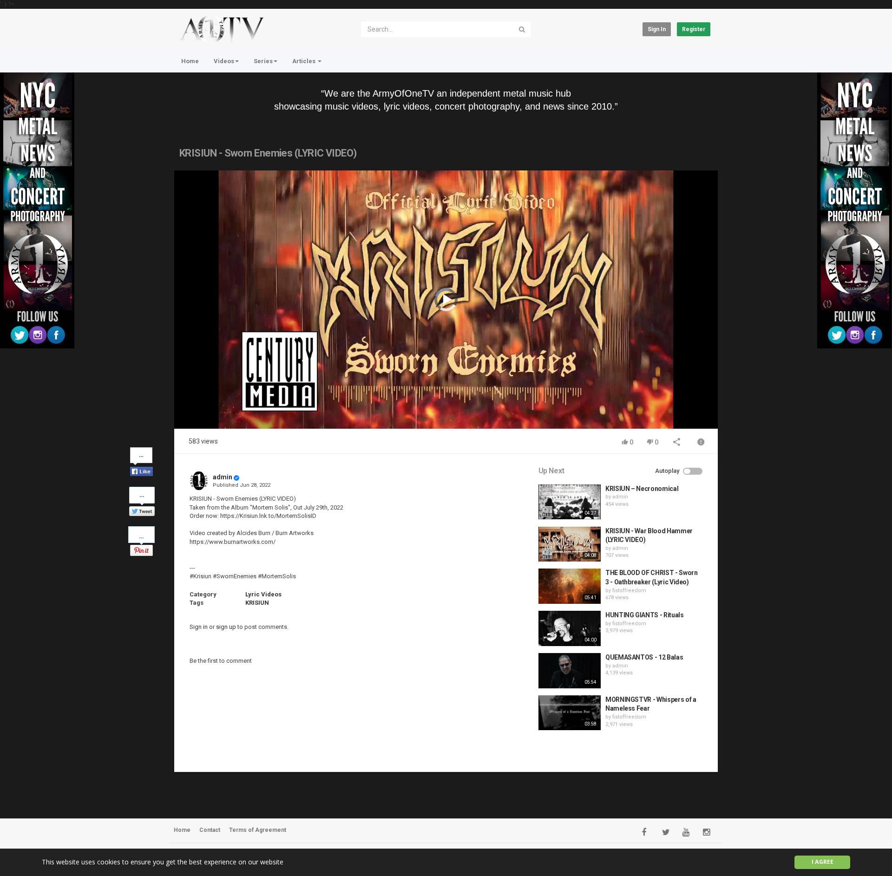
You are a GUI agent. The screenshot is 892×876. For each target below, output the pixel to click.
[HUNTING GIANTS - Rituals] (569, 628)
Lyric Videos (263, 594)
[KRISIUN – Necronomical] (569, 502)
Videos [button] (224, 61)
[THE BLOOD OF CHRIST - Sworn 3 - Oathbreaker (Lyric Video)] (569, 586)
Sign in (657, 29)
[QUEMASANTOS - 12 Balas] (569, 670)
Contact (209, 830)
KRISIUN (257, 602)
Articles (304, 61)
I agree (822, 862)
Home (190, 61)
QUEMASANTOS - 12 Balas (644, 657)
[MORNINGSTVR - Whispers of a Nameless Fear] (569, 713)
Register (693, 29)
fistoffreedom (629, 591)
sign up (226, 626)
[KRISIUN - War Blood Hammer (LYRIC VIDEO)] (569, 544)
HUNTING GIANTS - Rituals (644, 615)
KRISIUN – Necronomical (641, 488)
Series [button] (263, 61)
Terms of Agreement (257, 830)
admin (222, 477)
